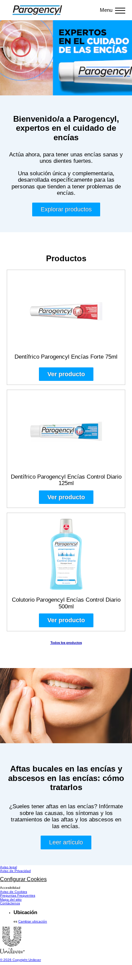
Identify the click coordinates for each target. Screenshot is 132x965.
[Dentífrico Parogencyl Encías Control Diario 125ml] (66, 433)
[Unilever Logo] (12, 952)
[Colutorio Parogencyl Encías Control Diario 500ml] (66, 556)
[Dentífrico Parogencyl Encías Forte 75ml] (66, 313)
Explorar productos (71, 211)
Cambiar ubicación (32, 921)
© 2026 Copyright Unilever (20, 960)
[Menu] (120, 10)
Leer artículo (70, 844)
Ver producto (66, 374)
